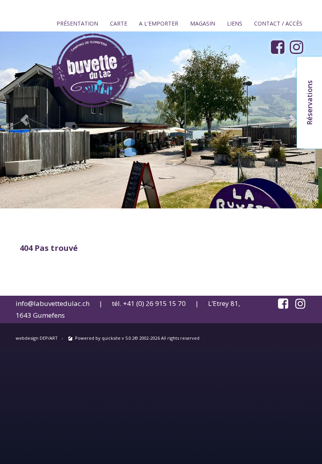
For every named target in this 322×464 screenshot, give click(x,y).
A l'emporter (158, 23)
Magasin (202, 23)
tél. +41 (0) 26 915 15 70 (149, 303)
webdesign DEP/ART (37, 338)
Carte (118, 23)
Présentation (77, 23)
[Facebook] (279, 47)
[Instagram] (298, 47)
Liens (234, 23)
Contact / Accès (278, 23)
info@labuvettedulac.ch (53, 303)
